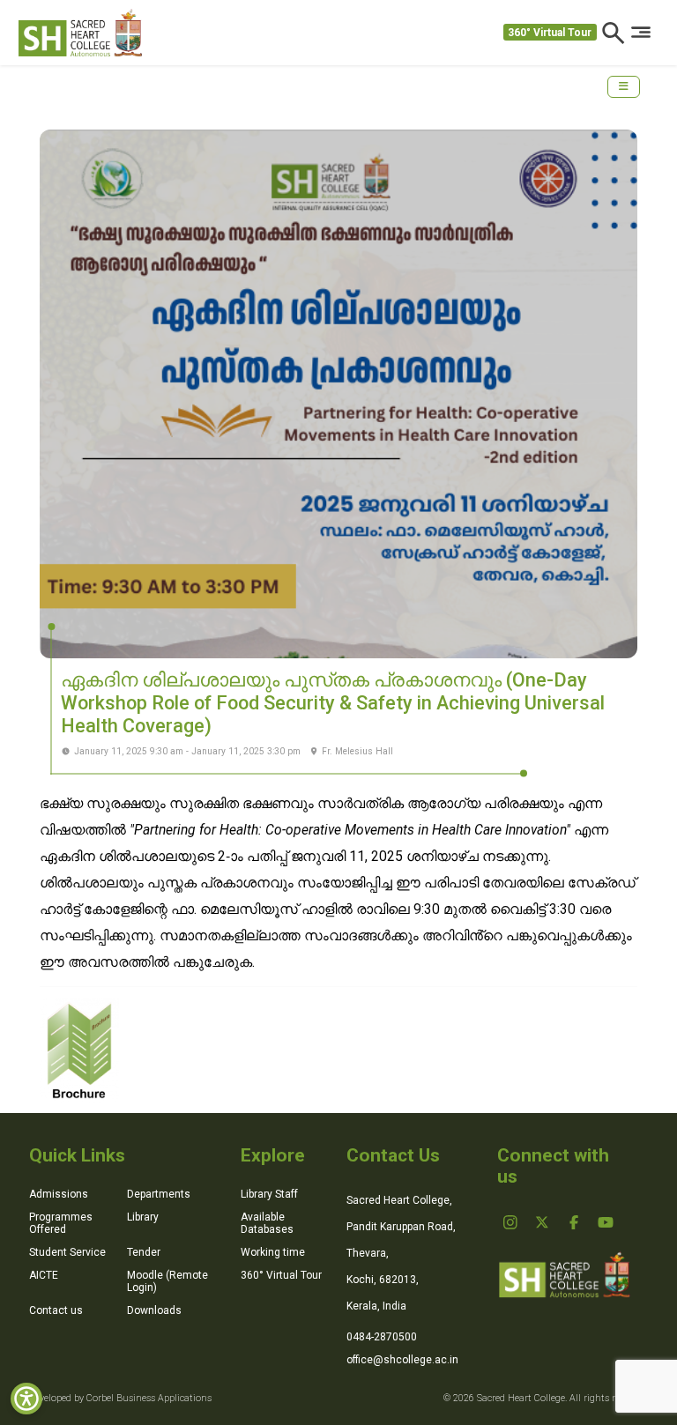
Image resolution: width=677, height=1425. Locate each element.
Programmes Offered (61, 1223)
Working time (273, 1252)
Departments (158, 1194)
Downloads (154, 1310)
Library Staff (269, 1194)
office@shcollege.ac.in (402, 1360)
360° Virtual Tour (549, 32)
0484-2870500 (381, 1337)
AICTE (43, 1275)
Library (143, 1217)
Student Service (67, 1252)
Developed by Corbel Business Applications (120, 1398)
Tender (143, 1252)
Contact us (56, 1310)
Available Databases (267, 1223)
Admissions (58, 1194)
